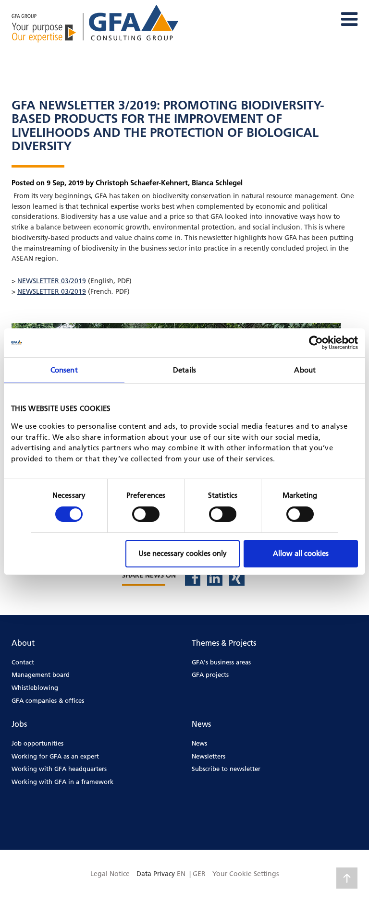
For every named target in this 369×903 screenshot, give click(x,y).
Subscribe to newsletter (226, 768)
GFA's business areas (221, 662)
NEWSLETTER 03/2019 (51, 281)
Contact (23, 662)
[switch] (146, 514)
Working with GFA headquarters (59, 768)
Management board (41, 674)
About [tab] (305, 369)
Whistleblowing (35, 687)
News (199, 743)
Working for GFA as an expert (55, 756)
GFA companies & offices (48, 700)
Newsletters (208, 756)
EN (181, 873)
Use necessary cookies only (182, 553)
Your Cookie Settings (245, 873)
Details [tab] (184, 369)
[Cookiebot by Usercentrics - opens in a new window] (316, 342)
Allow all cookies (301, 553)
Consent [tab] (64, 369)
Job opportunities (37, 743)
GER (199, 873)
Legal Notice (110, 873)
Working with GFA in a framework (62, 781)
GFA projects (210, 674)
